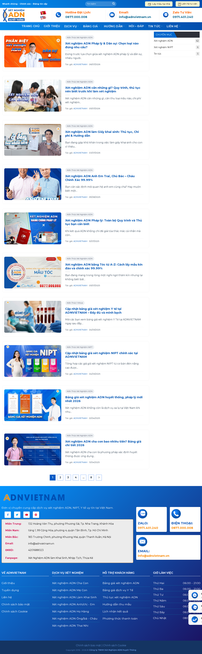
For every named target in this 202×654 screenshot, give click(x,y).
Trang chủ (31, 26)
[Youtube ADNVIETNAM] (26, 515)
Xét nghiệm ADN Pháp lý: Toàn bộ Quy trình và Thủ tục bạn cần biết (103, 222)
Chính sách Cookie (15, 611)
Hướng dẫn (113, 26)
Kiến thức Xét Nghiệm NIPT (79, 347)
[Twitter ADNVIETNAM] (17, 515)
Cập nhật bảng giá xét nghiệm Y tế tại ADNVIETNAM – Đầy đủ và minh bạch (93, 310)
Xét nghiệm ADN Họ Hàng (70, 611)
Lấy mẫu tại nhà (161, 4)
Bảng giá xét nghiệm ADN (121, 583)
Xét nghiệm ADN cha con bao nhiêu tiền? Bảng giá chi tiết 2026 (103, 443)
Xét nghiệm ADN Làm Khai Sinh (74, 597)
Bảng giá (90, 26)
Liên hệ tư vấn (189, 3)
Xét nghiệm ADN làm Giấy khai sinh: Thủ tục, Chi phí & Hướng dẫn (102, 133)
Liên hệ (172, 26)
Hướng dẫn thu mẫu (117, 604)
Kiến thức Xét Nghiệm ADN (79, 37)
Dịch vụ (70, 26)
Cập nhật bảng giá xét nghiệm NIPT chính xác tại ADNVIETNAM (101, 355)
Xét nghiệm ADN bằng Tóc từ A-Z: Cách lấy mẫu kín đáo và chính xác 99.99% (104, 266)
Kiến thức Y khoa (75, 303)
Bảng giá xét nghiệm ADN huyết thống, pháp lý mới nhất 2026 (104, 399)
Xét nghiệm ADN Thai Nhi (70, 625)
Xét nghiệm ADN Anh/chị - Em (73, 604)
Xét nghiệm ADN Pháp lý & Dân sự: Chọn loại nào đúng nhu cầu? (102, 45)
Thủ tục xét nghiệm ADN (120, 597)
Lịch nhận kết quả (115, 611)
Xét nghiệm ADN (176, 40)
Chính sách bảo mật (16, 604)
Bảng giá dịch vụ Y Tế (118, 590)
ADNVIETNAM (80, 64)
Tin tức (154, 26)
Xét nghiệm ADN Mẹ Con (69, 590)
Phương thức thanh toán (120, 618)
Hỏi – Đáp (136, 26)
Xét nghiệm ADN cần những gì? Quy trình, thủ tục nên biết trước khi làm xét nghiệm (102, 89)
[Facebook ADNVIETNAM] (8, 515)
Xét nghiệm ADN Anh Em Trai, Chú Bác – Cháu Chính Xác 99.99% (100, 178)
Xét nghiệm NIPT (176, 47)
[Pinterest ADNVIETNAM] (36, 515)
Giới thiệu (52, 26)
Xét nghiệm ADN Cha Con (70, 583)
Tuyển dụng (10, 590)
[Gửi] (113, 4)
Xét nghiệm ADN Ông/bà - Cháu (74, 618)
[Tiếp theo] (99, 477)
